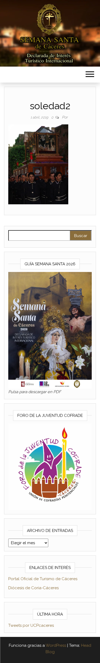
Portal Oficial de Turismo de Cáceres (42, 578)
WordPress (56, 645)
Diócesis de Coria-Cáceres (33, 587)
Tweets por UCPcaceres (31, 625)
